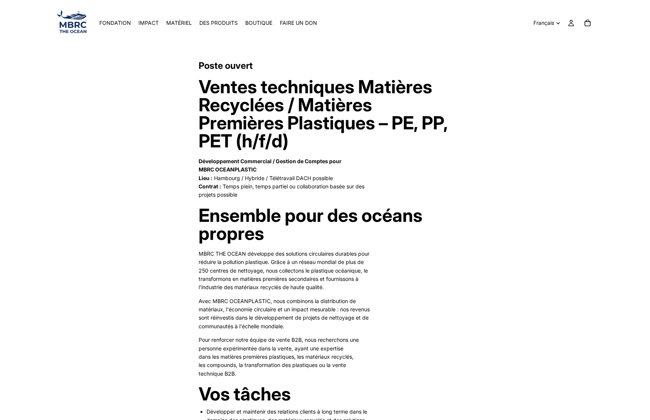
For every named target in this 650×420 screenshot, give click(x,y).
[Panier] (587, 23)
